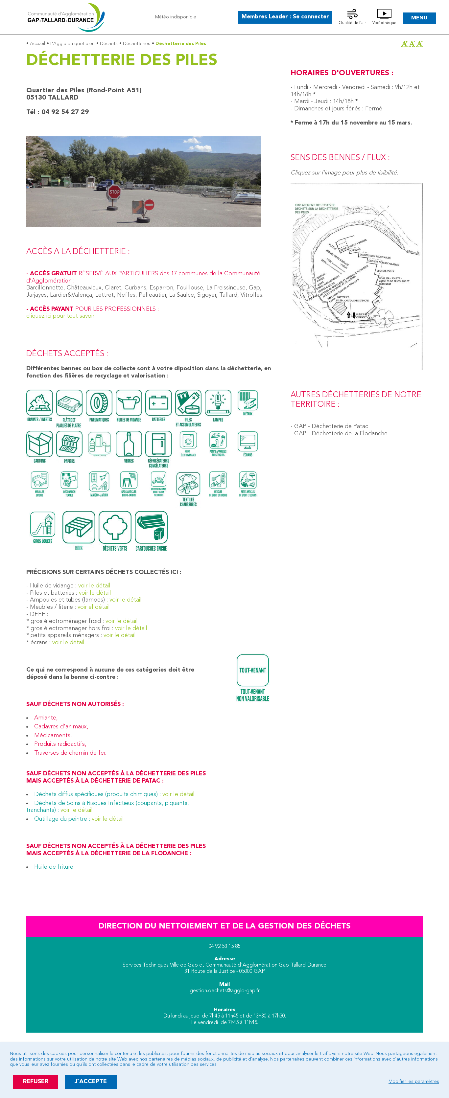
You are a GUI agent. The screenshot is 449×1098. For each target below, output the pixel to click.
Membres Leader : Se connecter (285, 17)
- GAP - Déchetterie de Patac (329, 426)
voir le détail (93, 586)
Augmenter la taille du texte (404, 43)
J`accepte (91, 1082)
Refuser (35, 1082)
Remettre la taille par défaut (419, 43)
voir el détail (94, 607)
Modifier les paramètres (414, 1081)
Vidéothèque (384, 23)
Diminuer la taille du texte (412, 43)
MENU (419, 18)
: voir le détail (123, 600)
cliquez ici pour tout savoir (60, 316)
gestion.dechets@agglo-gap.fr (225, 991)
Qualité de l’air (352, 23)
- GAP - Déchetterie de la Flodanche (339, 434)
